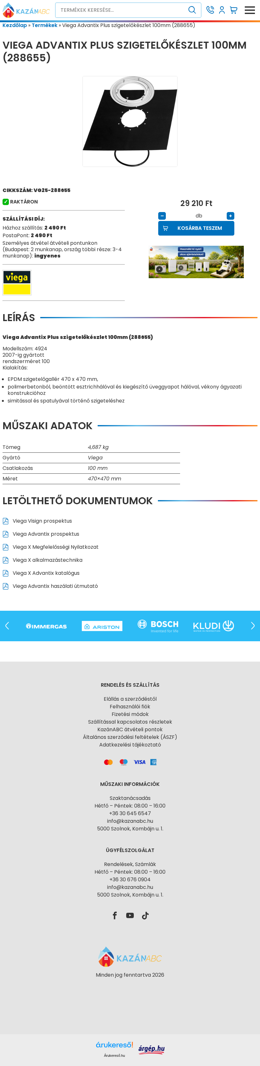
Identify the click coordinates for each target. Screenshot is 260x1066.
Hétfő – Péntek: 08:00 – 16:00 (130, 805)
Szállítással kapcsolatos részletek (130, 722)
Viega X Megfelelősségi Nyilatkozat (55, 547)
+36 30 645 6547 (130, 813)
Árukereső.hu (114, 1055)
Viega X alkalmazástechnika (46, 560)
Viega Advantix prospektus (45, 534)
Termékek (44, 25)
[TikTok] (145, 916)
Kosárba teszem (200, 228)
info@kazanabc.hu (130, 821)
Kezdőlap (15, 25)
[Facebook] (115, 916)
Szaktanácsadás (130, 798)
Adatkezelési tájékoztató (130, 744)
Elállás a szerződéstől (130, 699)
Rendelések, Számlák (130, 864)
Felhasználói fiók (130, 706)
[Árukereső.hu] (130, 986)
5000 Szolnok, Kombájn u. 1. (130, 828)
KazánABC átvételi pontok (130, 729)
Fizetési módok (130, 714)
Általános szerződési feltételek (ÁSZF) (130, 737)
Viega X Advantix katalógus (45, 573)
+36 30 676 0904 (130, 879)
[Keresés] (192, 10)
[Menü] (249, 10)
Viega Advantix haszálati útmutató (54, 586)
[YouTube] (130, 916)
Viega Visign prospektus (41, 521)
